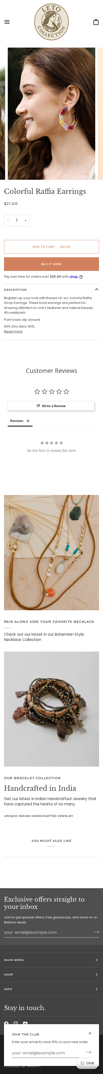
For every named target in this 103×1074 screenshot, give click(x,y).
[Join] (87, 1052)
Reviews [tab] (16, 420)
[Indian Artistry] (51, 709)
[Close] (92, 1031)
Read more (13, 331)
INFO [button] (8, 989)
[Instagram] (16, 1023)
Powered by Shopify (22, 1066)
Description (15, 290)
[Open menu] (11, 22)
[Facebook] (6, 1023)
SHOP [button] (8, 974)
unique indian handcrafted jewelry (38, 816)
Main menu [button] (14, 960)
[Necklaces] (51, 552)
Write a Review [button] (54, 406)
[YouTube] (25, 1023)
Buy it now (51, 264)
